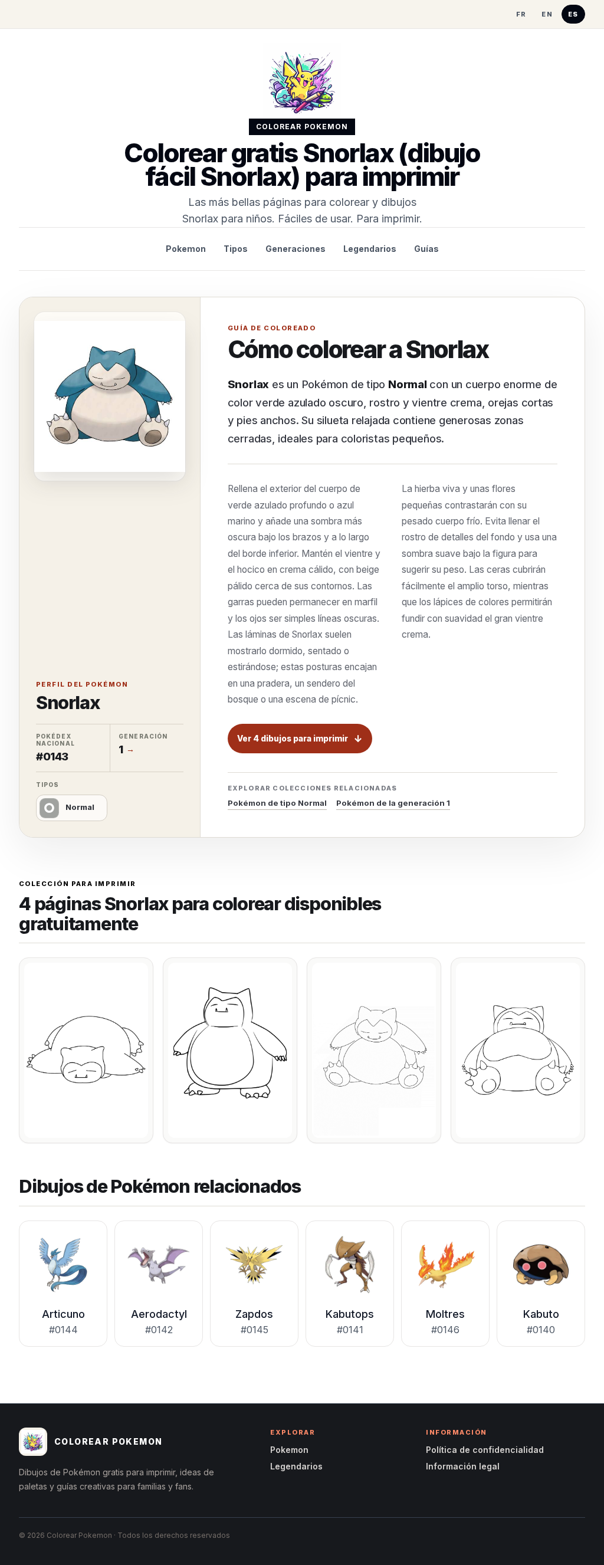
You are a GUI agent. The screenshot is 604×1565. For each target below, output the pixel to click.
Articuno (63, 1314)
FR (521, 14)
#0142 (159, 1330)
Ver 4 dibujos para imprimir (292, 738)
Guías (426, 249)
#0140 (541, 1330)
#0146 (445, 1330)
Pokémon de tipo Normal (277, 803)
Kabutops (350, 1314)
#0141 (350, 1330)
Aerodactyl (159, 1314)
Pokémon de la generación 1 (393, 803)
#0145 (254, 1330)
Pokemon (186, 249)
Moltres (445, 1314)
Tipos (236, 249)
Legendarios (369, 249)
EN (547, 14)
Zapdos (254, 1314)
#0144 (63, 1330)
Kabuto (541, 1314)
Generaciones (295, 249)
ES (573, 14)
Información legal (463, 1466)
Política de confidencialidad (485, 1450)
